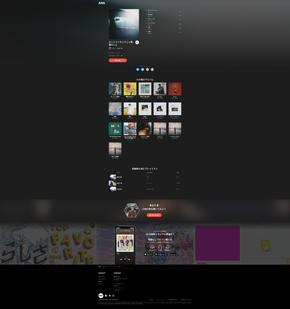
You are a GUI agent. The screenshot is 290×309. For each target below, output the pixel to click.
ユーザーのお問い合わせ (119, 283)
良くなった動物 (115, 96)
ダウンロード (101, 276)
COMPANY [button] (117, 273)
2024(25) (119, 189)
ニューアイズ (151, 23)
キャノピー (149, 183)
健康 (115, 116)
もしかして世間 (145, 136)
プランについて (102, 279)
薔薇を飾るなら (130, 96)
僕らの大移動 (115, 156)
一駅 (149, 27)
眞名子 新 (120, 48)
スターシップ (151, 19)
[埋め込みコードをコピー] (152, 69)
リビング (160, 136)
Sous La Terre (150, 189)
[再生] (137, 42)
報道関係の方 (116, 285)
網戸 (130, 116)
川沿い (149, 31)
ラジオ (175, 96)
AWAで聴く (118, 60)
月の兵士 (150, 14)
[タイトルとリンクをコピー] (147, 69)
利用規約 (151, 299)
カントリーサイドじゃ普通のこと (116, 266)
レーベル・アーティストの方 (119, 287)
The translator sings (115, 136)
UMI (148, 177)
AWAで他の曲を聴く (154, 215)
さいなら (160, 96)
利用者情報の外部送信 (173, 299)
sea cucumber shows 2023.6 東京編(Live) (130, 137)
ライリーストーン (152, 10)
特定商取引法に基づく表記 (186, 299)
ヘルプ (100, 284)
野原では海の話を (145, 96)
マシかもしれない (175, 136)
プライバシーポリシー (160, 299)
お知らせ (100, 281)
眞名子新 (119, 177)
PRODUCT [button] (101, 273)
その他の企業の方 (117, 289)
